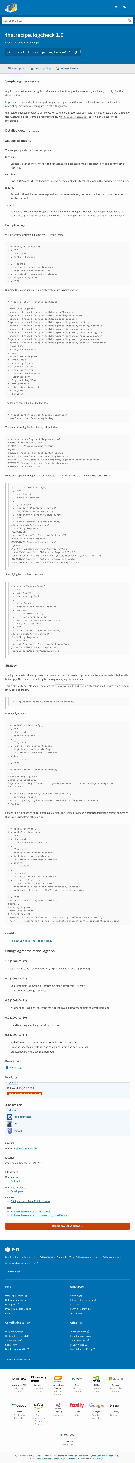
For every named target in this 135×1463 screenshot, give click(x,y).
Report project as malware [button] (67, 1226)
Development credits (15, 1349)
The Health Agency (41, 941)
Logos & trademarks (80, 1309)
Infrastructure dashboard (83, 1300)
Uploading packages (15, 1300)
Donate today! (13, 1271)
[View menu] (116, 7)
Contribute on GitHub (16, 1336)
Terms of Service (78, 1331)
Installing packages (15, 1295)
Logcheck (10, 102)
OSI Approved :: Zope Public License (30, 1201)
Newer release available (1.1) (25, 1093)
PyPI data (12, 1082)
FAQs (7, 1313)
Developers (17, 1191)
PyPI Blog (75, 1295)
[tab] (16, 68)
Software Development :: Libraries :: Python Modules (40, 1215)
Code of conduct (78, 1340)
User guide (10, 1304)
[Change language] (125, 7)
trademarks (79, 1455)
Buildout (15, 1181)
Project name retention (16, 1309)
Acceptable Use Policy (81, 1349)
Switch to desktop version (18, 1359)
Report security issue (80, 1336)
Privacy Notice (77, 1344)
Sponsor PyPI (12, 1344)
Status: (21, 1263)
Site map (71, 1458)
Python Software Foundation (54, 1257)
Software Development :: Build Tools (31, 1211)
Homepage (16, 1067)
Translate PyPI (12, 1340)
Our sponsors (76, 1313)
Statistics (74, 1304)
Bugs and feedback (15, 1331)
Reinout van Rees (20, 941)
